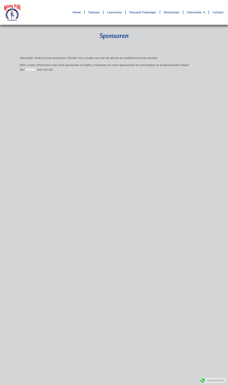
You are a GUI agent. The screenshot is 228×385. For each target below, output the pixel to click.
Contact (218, 12)
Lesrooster (114, 12)
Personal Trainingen (142, 12)
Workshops (171, 12)
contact (30, 69)
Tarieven (94, 12)
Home (76, 12)
